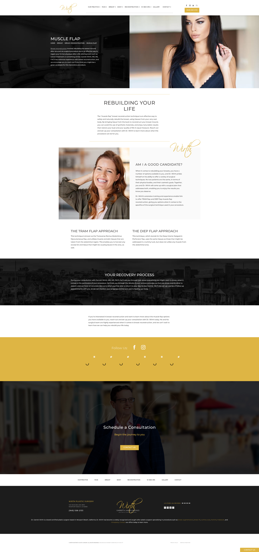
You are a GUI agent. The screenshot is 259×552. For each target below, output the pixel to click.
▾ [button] (99, 7)
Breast (112, 7)
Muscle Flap (92, 43)
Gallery (156, 7)
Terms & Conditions (185, 542)
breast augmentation (185, 520)
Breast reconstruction (59, 49)
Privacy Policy (174, 542)
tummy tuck (205, 520)
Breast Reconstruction (75, 43)
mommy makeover (217, 520)
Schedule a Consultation (129, 428)
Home (53, 43)
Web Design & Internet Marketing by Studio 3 (111, 542)
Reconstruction (131, 7)
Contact (166, 7)
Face (104, 7)
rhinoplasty (115, 522)
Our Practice (93, 7)
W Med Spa (145, 7)
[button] (186, 5)
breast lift (197, 520)
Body (119, 7)
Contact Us (129, 448)
